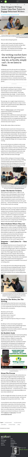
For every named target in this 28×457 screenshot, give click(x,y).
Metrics (2, 438)
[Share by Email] (24, 4)
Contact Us (12, 440)
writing (18, 424)
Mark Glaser (24, 449)
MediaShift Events (14, 443)
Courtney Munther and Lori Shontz (10, 14)
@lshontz (6, 412)
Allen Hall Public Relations (23, 37)
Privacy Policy (13, 453)
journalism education (8, 422)
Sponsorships (13, 441)
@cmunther (13, 412)
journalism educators (17, 422)
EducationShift (3, 440)
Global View (3, 445)
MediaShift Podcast (14, 446)
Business (2, 443)
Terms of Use (13, 454)
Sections (1, 1)
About (12, 438)
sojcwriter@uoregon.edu (6, 414)
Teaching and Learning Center (13, 137)
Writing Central (9, 110)
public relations (3, 424)
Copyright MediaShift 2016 (13, 456)
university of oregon (11, 424)
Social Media (3, 441)
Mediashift (5, 1)
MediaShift (5, 436)
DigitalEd (12, 445)
